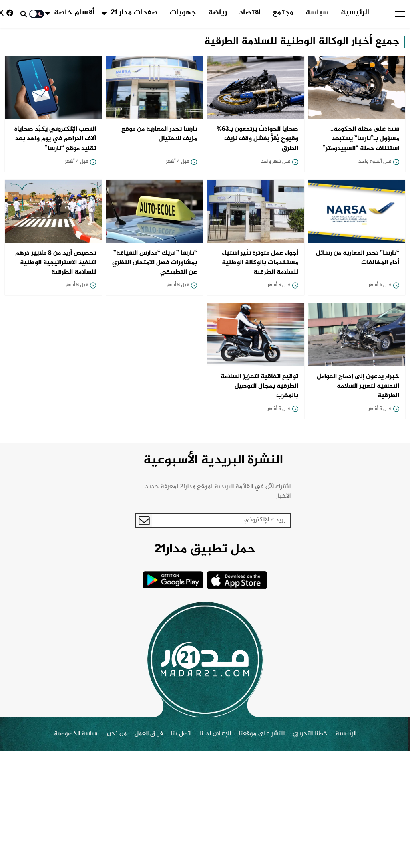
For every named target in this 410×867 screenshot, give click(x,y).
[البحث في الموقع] (23, 14)
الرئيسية (355, 12)
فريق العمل (149, 734)
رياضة (217, 12)
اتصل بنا (181, 734)
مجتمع (283, 12)
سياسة (317, 12)
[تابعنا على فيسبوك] (11, 13)
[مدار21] (205, 659)
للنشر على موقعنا (262, 734)
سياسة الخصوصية (76, 734)
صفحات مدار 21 (134, 12)
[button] (400, 14)
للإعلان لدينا (215, 734)
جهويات (183, 12)
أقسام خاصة (74, 12)
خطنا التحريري (310, 734)
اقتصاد (250, 12)
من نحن (117, 734)
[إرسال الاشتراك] (144, 520)
